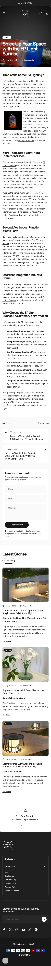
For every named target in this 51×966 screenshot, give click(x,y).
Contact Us (9, 876)
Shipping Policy (11, 883)
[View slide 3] (27, 825)
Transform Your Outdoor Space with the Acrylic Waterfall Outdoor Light (22, 612)
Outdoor (8, 570)
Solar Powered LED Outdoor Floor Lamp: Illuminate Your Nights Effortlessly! (22, 765)
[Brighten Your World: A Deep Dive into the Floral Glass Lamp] (25, 664)
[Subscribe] (44, 919)
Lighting (8, 650)
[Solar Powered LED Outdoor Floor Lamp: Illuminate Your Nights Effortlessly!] (25, 738)
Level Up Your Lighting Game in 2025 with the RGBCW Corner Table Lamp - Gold (20, 456)
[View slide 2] (24, 825)
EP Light (6, 37)
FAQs (7, 872)
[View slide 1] (21, 825)
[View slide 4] (29, 825)
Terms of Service (35, 534)
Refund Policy (10, 880)
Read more (6, 641)
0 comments (29, 60)
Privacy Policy (19, 534)
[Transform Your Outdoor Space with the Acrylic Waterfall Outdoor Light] (25, 585)
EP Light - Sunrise (14, 106)
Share (8, 423)
